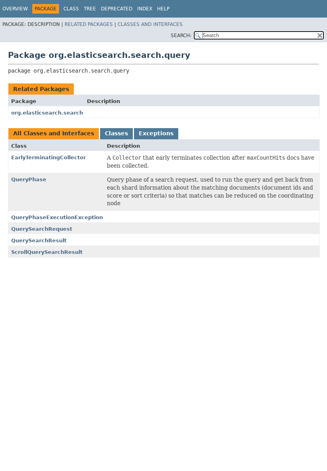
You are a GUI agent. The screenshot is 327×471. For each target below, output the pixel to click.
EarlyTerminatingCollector (48, 157)
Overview (15, 9)
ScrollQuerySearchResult (47, 252)
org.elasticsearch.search (47, 113)
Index (144, 9)
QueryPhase (28, 179)
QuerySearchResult (39, 240)
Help (163, 9)
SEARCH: (181, 35)
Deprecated (116, 9)
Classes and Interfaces (150, 24)
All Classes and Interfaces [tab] (53, 133)
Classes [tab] (116, 133)
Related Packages (89, 24)
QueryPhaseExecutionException (57, 217)
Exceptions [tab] (156, 133)
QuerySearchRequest (41, 229)
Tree (90, 9)
